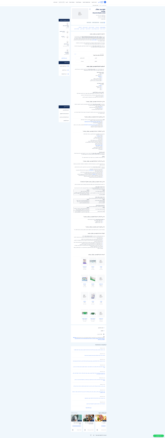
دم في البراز (99, 136)
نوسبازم (84, 283)
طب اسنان (67, 27)
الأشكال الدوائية (88, 28)
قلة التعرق (99, 76)
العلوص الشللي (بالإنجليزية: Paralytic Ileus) (91, 124)
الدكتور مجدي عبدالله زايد (67, 53)
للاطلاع (96, 61)
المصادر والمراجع (100, 327)
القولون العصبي (94, 39)
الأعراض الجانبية (89, 22)
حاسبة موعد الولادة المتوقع (64, 113)
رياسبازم (92, 266)
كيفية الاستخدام (76, 28)
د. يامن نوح (63, 36)
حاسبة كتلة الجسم (66, 110)
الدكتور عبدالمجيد (62, 31)
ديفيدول (84, 301)
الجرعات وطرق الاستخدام (95, 28)
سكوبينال (92, 283)
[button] (94, 2)
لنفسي (96, 58)
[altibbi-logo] (102, 2)
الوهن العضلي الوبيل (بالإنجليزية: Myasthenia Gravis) (93, 121)
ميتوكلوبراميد (91, 170)
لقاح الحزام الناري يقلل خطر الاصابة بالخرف (89, 423)
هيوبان (101, 301)
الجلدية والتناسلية (66, 54)
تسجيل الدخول (55, 2)
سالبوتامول (94, 174)
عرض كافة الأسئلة (88, 407)
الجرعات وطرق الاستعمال (95, 22)
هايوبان (93, 301)
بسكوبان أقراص (92, 318)
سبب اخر (82, 61)
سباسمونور (101, 283)
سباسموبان (85, 266)
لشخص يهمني (82, 58)
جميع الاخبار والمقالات (74, 412)
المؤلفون (102, 330)
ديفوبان (101, 266)
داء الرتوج (100, 107)
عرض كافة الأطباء (64, 58)
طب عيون (63, 32)
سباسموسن (101, 318)
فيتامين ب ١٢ (103, 422)
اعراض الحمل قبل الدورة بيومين (77, 423)
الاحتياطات (80, 27)
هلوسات (100, 85)
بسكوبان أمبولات (84, 318)
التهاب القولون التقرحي (98, 145)
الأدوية (100, 5)
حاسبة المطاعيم (66, 120)
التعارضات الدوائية (91, 27)
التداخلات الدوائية (102, 28)
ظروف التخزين (82, 28)
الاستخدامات (102, 22)
